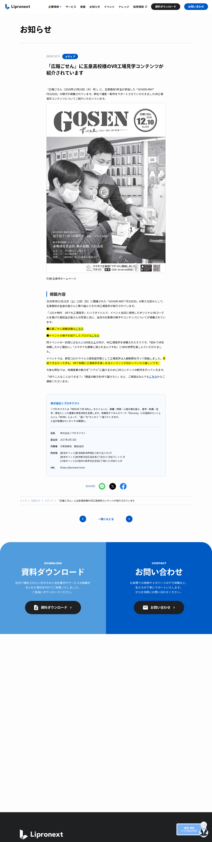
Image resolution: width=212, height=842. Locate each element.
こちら (79, 329)
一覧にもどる (106, 519)
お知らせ (35, 500)
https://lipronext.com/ (72, 467)
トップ (23, 500)
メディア (48, 500)
